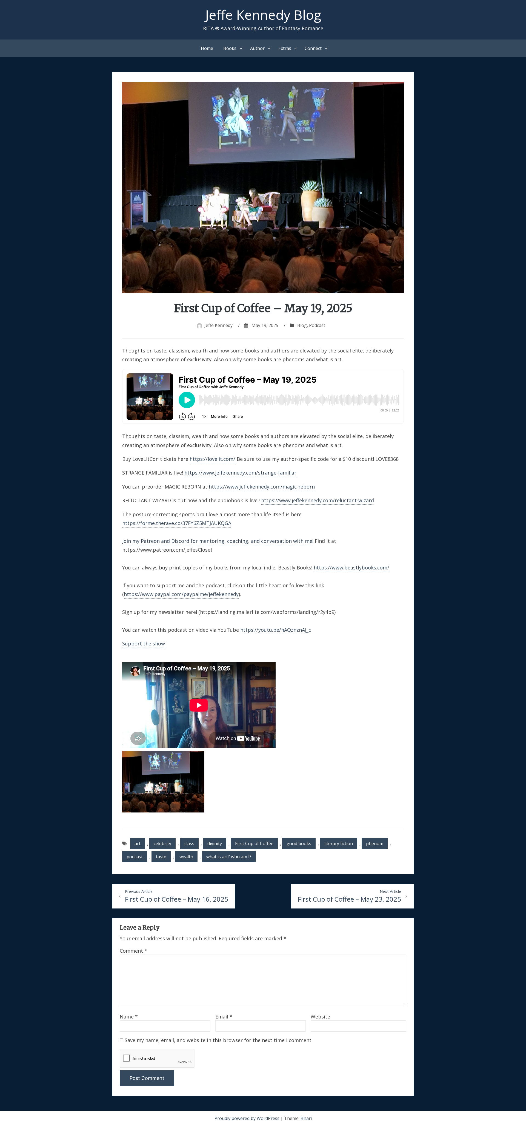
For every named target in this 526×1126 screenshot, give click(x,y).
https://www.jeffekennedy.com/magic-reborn (262, 486)
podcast (135, 857)
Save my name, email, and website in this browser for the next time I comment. (219, 1040)
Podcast (317, 325)
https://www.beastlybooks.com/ (351, 567)
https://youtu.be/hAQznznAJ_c (275, 630)
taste (161, 857)
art (138, 843)
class (189, 843)
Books (229, 48)
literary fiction (338, 843)
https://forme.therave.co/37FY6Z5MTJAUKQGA (176, 523)
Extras (284, 48)
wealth (186, 857)
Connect (313, 48)
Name (129, 1016)
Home (207, 48)
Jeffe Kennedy (218, 325)
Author (257, 48)
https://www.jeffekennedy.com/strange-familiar (240, 472)
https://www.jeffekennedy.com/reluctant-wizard (317, 500)
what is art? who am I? (228, 857)
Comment (133, 950)
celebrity (162, 843)
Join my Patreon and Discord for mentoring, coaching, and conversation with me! (217, 541)
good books (299, 843)
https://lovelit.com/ (212, 459)
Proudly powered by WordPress (248, 1118)
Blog (302, 325)
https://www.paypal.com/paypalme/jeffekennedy (181, 594)
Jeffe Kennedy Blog (263, 15)
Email (223, 1016)
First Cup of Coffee (254, 843)
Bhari (306, 1118)
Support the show (143, 643)
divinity (214, 843)
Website (320, 1016)
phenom (374, 843)
